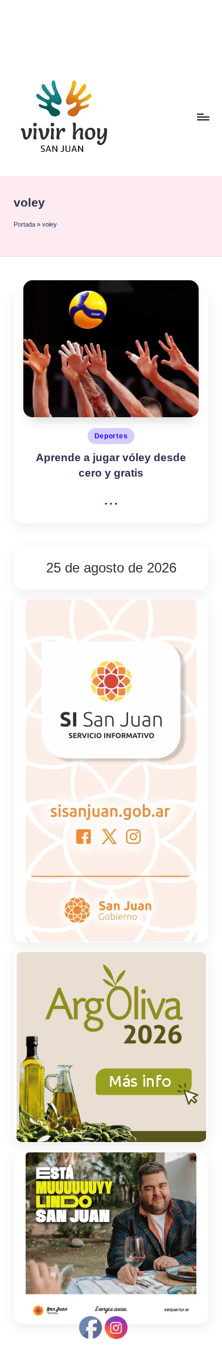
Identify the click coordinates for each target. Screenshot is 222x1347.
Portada (24, 224)
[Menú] (202, 117)
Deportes (111, 436)
